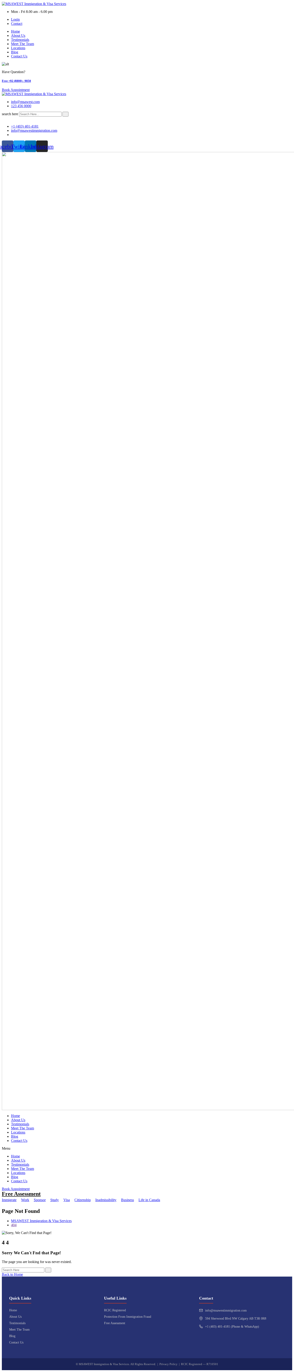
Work (25, 1200)
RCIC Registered (115, 1310)
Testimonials (20, 40)
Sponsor (40, 1200)
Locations (18, 48)
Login (15, 19)
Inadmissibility (105, 1200)
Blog (14, 52)
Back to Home (12, 1274)
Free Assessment (21, 1194)
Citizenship (82, 1200)
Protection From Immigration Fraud (127, 1316)
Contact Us (19, 56)
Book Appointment (16, 90)
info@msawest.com (25, 102)
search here (10, 114)
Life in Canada (149, 1200)
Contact (16, 24)
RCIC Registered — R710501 (199, 1364)
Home (15, 31)
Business (127, 1200)
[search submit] (65, 114)
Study (54, 1200)
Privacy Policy (168, 1364)
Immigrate (9, 1200)
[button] (147, 1148)
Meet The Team (22, 44)
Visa (66, 1200)
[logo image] (34, 94)
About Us (18, 35)
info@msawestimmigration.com (226, 1310)
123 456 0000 (21, 106)
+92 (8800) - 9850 (16, 81)
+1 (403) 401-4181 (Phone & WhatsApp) (232, 1326)
